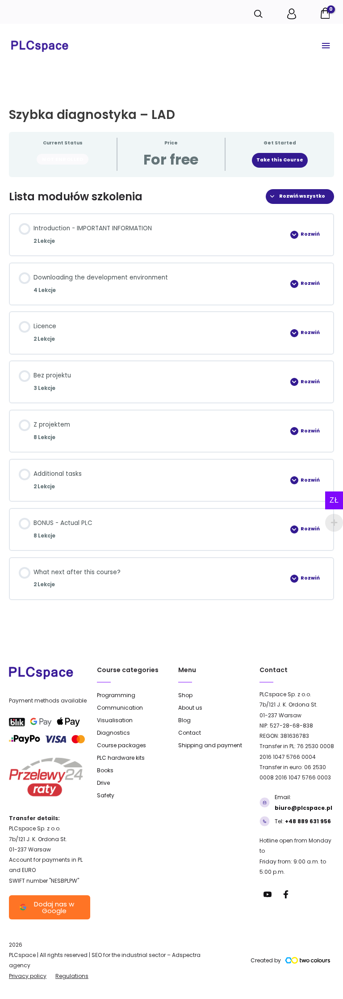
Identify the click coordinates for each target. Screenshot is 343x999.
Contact (189, 733)
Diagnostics (113, 733)
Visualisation (115, 720)
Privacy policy (27, 976)
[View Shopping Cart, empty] (326, 12)
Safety (105, 795)
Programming (116, 695)
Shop (185, 695)
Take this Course (279, 160)
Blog (184, 720)
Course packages (121, 745)
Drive (103, 783)
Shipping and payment (210, 745)
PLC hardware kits (121, 758)
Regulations (71, 976)
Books (105, 770)
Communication (120, 707)
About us (190, 707)
